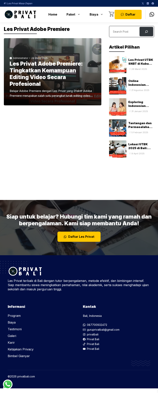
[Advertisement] (131, 177)
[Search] (146, 31)
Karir (11, 342)
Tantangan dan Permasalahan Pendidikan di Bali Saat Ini (140, 129)
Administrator (20, 58)
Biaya (94, 14)
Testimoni (15, 329)
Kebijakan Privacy (21, 349)
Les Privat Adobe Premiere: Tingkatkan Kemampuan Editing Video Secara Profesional (46, 73)
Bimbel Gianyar (19, 356)
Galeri (12, 336)
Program (14, 316)
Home (52, 14)
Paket (70, 14)
